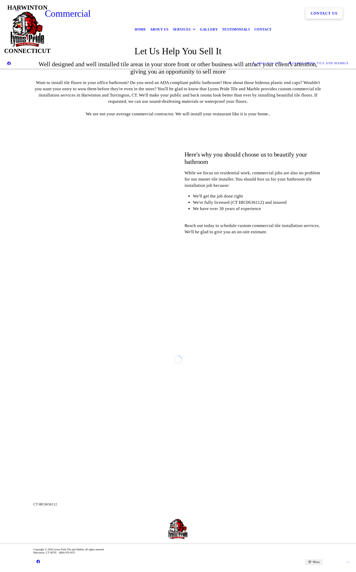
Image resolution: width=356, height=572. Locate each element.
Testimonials (236, 29)
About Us (159, 29)
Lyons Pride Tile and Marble (320, 63)
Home (140, 29)
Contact (263, 29)
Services (182, 29)
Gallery (209, 29)
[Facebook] (9, 63)
